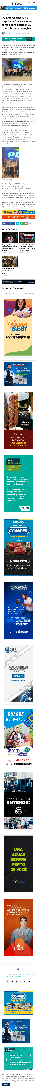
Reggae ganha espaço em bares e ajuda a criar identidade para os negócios (9, 247)
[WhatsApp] (22, 223)
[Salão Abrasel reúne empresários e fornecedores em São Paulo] (10, 261)
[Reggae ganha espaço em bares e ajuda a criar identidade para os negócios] (10, 237)
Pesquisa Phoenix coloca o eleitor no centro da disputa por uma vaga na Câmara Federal (27, 247)
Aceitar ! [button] (6, 1084)
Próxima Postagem (28, 293)
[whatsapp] (8, 981)
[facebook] (12, 981)
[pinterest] (29, 981)
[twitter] (16, 981)
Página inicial (5, 14)
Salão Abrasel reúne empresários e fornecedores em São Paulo (8, 271)
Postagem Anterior (8, 293)
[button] (2, 2)
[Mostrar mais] (30, 223)
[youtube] (20, 981)
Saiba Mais (14, 1082)
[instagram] (24, 981)
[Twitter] (17, 223)
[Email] (26, 223)
